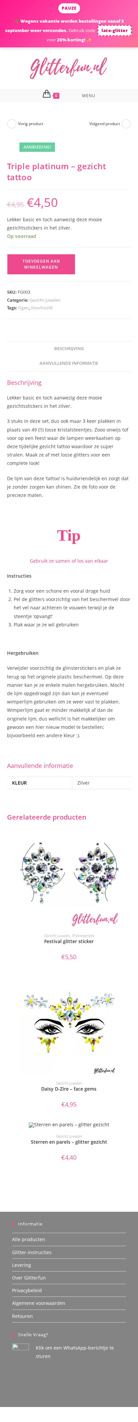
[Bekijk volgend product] (126, 123)
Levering (21, 1265)
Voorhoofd (42, 308)
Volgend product (104, 123)
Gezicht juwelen (45, 300)
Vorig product (30, 123)
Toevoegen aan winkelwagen (41, 264)
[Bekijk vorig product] (11, 123)
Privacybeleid (27, 1290)
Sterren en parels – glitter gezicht (69, 1142)
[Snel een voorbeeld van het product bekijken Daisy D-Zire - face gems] (129, 986)
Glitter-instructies (32, 1252)
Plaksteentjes (83, 935)
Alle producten (28, 1239)
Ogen (23, 308)
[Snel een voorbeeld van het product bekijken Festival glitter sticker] (129, 838)
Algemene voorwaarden (38, 1303)
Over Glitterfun (29, 1277)
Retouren (22, 1316)
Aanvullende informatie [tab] (69, 363)
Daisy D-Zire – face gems (68, 1089)
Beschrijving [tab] (69, 348)
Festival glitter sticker (69, 941)
